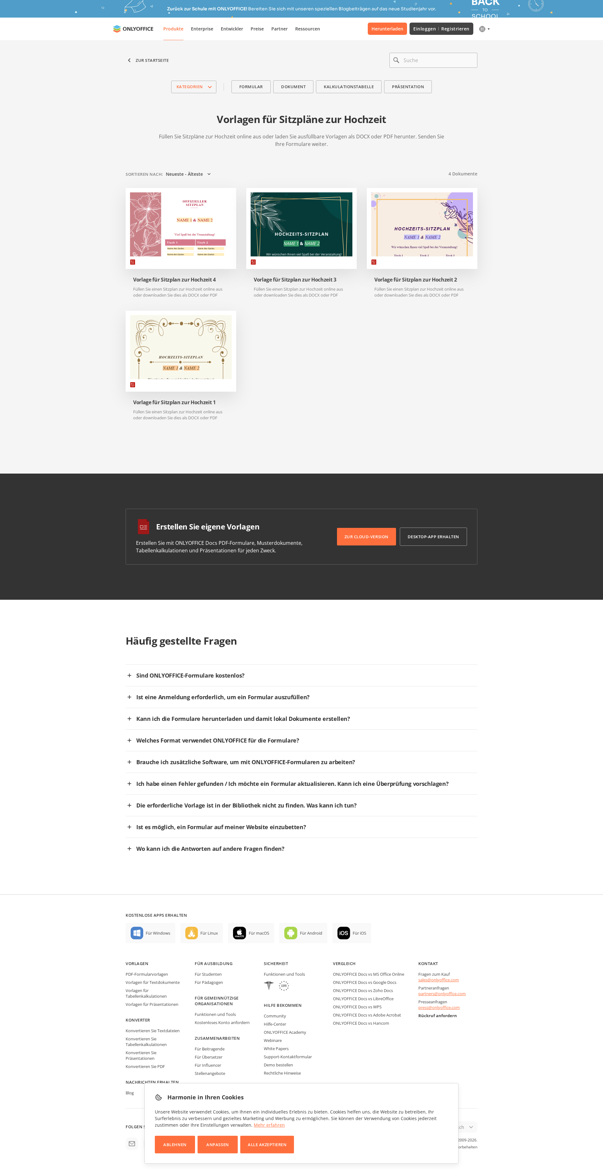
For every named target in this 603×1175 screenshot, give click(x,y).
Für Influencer (208, 1065)
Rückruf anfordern (437, 1015)
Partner (279, 29)
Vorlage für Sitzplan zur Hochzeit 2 (415, 279)
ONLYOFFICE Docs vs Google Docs (364, 982)
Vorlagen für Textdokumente (153, 982)
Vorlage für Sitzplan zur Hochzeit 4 (174, 279)
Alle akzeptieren (267, 1144)
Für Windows (158, 933)
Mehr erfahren (269, 1125)
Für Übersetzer (208, 1057)
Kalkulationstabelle (349, 86)
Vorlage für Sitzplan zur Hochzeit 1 (174, 402)
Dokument (293, 86)
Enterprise (202, 29)
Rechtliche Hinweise (282, 1073)
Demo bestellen (278, 1065)
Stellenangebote (210, 1073)
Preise (257, 29)
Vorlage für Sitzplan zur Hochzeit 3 (295, 279)
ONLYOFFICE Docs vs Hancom (361, 1023)
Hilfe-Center (275, 1024)
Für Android (311, 933)
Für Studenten (208, 974)
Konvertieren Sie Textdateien (153, 1030)
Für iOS (359, 933)
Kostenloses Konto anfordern (222, 1022)
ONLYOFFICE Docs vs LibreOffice (363, 998)
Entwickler (232, 29)
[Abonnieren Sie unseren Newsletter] (132, 1143)
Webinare (273, 1040)
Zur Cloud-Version (366, 536)
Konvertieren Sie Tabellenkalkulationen (146, 1041)
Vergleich (344, 963)
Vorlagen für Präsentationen (152, 1004)
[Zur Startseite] (133, 29)
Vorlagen (137, 963)
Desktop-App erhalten (433, 536)
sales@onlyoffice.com (438, 980)
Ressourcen (307, 29)
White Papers (276, 1048)
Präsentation (408, 86)
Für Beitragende (210, 1049)
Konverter (138, 1020)
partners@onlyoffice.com (442, 993)
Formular (251, 86)
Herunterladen (387, 29)
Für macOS (259, 933)
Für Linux (209, 933)
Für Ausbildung (213, 963)
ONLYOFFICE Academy (285, 1032)
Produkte (173, 29)
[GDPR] (284, 986)
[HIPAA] (269, 986)
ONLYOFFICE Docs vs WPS (357, 1007)
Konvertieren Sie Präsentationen (141, 1055)
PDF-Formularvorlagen (147, 974)
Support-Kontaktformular (288, 1057)
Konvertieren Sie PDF (145, 1066)
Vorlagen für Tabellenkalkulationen (146, 993)
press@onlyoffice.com (439, 1007)
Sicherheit (276, 963)
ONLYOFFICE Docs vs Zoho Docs (363, 990)
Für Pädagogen (209, 982)
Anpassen (217, 1144)
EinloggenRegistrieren (441, 29)
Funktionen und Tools (215, 1014)
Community (275, 1016)
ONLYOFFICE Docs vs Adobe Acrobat (367, 1015)
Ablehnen (174, 1144)
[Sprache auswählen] (484, 29)
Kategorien (190, 86)
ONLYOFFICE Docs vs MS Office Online (368, 974)
